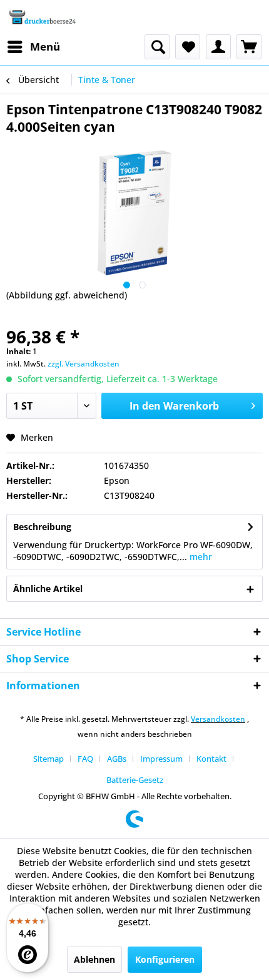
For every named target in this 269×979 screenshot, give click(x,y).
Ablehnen (94, 959)
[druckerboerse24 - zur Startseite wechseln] (42, 17)
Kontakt (211, 758)
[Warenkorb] (248, 46)
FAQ (85, 758)
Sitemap (48, 758)
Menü (45, 46)
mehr (199, 557)
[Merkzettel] (187, 46)
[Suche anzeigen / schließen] (157, 46)
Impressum (161, 758)
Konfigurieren (165, 959)
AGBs (116, 758)
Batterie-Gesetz (134, 779)
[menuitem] (33, 46)
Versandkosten (218, 719)
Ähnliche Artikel (48, 588)
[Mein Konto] (218, 46)
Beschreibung (42, 527)
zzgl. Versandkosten (83, 363)
